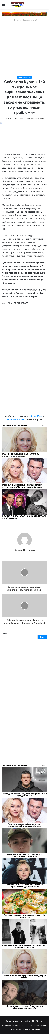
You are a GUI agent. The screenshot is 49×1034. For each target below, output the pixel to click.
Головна (17, 20)
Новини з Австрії (29, 20)
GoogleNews (36, 416)
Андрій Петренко (24, 550)
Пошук (5, 633)
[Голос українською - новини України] (17, 4)
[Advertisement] (24, 48)
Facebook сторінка (16, 419)
